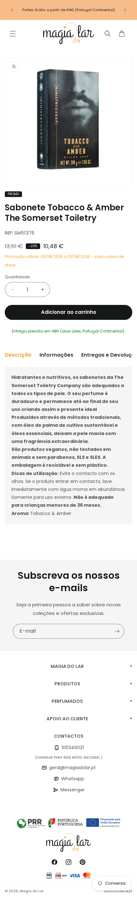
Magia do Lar (32, 891)
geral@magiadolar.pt (72, 767)
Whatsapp (72, 778)
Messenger (73, 790)
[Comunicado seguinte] (125, 10)
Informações (56, 355)
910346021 (72, 747)
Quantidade (17, 277)
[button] (13, 34)
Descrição (18, 355)
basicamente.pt (118, 891)
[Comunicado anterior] (12, 10)
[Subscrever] (117, 631)
